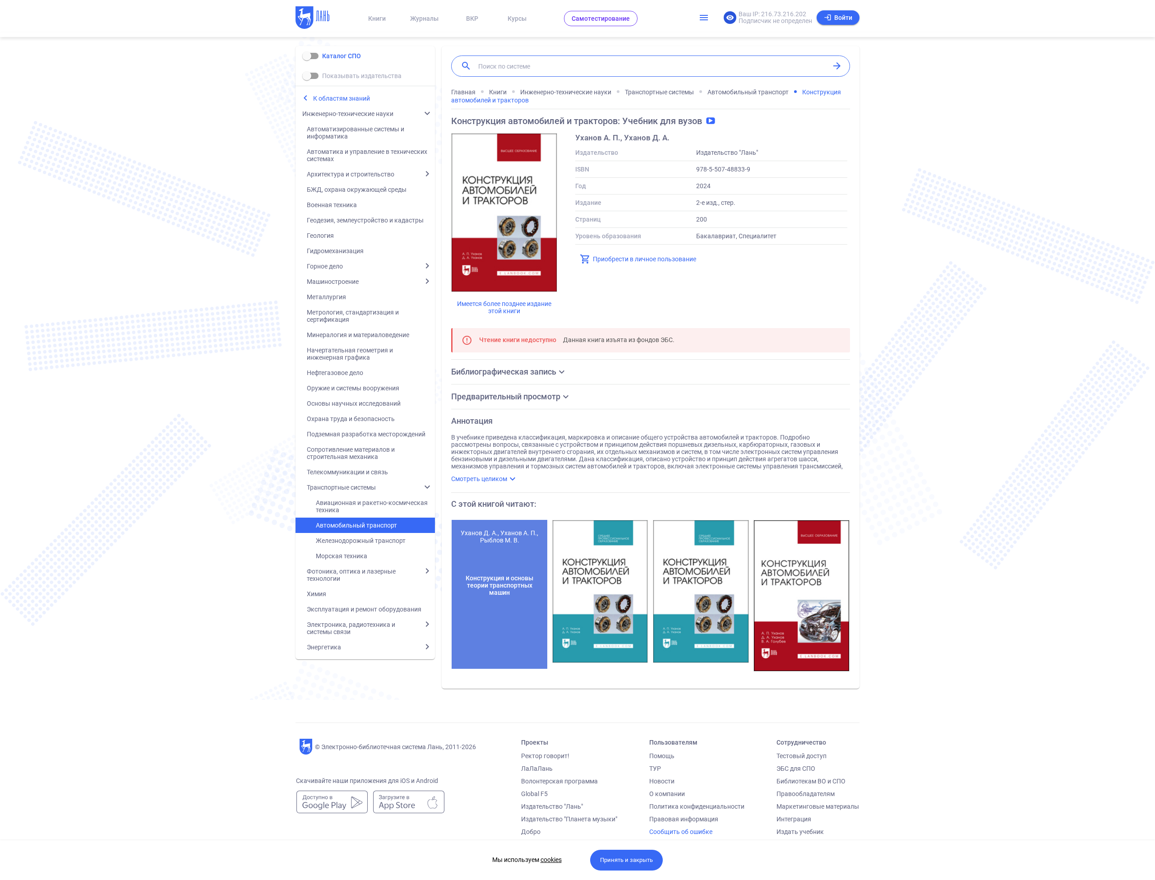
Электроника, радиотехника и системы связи (351, 628)
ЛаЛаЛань (537, 768)
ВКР (472, 18)
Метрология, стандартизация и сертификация (353, 316)
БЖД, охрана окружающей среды (357, 189)
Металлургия (326, 297)
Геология (320, 235)
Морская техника (341, 556)
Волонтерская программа (559, 781)
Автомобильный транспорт (356, 525)
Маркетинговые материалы (817, 806)
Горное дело (325, 266)
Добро (531, 831)
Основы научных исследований (354, 403)
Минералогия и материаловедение (358, 334)
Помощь (662, 756)
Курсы (517, 18)
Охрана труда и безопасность (351, 418)
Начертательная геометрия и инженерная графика (350, 354)
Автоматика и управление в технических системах (367, 155)
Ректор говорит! (545, 756)
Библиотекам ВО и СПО (810, 781)
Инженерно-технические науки (347, 113)
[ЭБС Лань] (321, 18)
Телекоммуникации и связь (347, 472)
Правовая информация (683, 819)
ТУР (655, 768)
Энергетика (324, 647)
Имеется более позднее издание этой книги (504, 307)
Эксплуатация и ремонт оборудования (364, 609)
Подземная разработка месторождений (366, 434)
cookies (551, 859)
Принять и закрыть (626, 860)
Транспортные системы (341, 487)
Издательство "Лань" (552, 806)
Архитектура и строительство (350, 174)
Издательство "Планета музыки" (569, 819)
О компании (667, 793)
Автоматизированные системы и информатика (355, 132)
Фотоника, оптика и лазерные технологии (351, 575)
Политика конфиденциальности (696, 806)
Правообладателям (805, 793)
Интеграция (793, 819)
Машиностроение (333, 281)
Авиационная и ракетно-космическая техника (372, 506)
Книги (377, 18)
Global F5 (534, 793)
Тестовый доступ (801, 756)
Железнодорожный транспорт (361, 540)
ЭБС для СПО (795, 768)
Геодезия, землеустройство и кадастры (365, 220)
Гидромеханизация (335, 251)
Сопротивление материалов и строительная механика (351, 453)
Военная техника (332, 204)
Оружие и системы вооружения (353, 388)
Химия (316, 593)
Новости (662, 781)
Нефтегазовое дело (335, 372)
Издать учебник (800, 831)
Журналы (424, 18)
